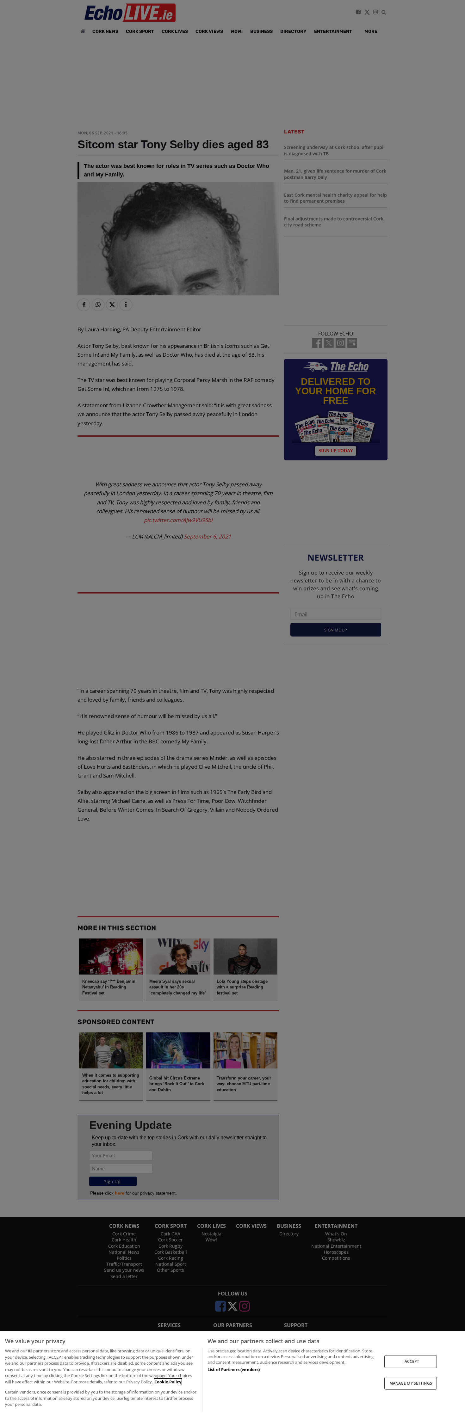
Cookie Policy (167, 1382)
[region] (232, 1373)
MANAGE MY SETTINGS (410, 1383)
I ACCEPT (410, 1361)
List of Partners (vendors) (234, 1369)
